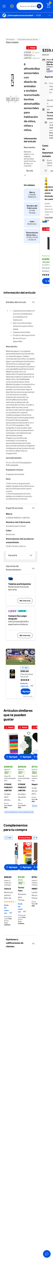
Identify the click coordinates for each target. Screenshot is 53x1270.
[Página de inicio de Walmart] (11, 6)
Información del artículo (20, 292)
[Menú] (4, 6)
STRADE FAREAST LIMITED (28, 55)
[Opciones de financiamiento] (33, 567)
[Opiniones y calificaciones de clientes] (33, 942)
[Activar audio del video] (32, 652)
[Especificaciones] (33, 508)
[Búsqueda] (39, 6)
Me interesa (25, 600)
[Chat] (47, 1254)
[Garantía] (31, 555)
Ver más (29, 170)
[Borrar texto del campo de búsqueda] (35, 6)
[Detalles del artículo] (33, 302)
